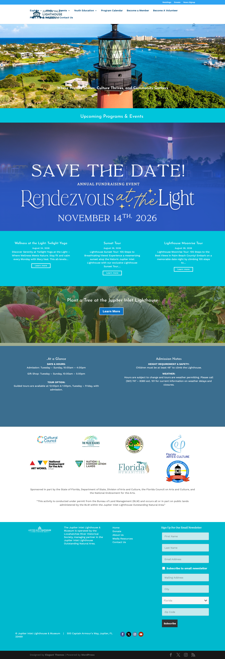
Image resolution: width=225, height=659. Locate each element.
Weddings (166, 2)
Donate (177, 2)
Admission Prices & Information (56, 398)
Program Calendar (112, 10)
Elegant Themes (54, 654)
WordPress (88, 654)
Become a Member (138, 10)
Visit (49, 10)
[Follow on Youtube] (141, 634)
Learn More (111, 311)
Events (63, 10)
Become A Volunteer (165, 10)
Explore (34, 10)
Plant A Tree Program (43, 18)
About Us (118, 534)
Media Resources (122, 538)
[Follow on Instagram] (134, 634)
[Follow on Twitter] (128, 634)
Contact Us (66, 18)
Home (116, 527)
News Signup (189, 2)
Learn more (41, 265)
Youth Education (84, 10)
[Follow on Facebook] (122, 634)
